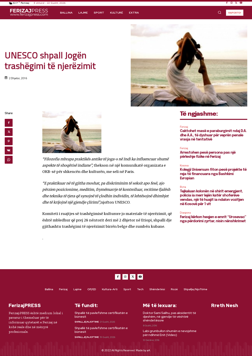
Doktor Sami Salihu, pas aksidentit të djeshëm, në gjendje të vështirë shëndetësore (169, 316)
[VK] (9, 150)
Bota (183, 187)
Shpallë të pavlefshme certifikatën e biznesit (101, 315)
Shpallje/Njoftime (87, 321)
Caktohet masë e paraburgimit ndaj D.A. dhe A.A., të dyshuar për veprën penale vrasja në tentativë (213, 135)
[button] (219, 12)
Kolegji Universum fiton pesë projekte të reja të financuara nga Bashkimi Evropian (213, 174)
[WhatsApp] (9, 160)
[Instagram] (231, 3)
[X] (236, 3)
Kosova (184, 165)
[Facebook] (226, 3)
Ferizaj (184, 126)
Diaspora (185, 212)
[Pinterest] (9, 141)
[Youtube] (241, 3)
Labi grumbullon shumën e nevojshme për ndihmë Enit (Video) (169, 333)
